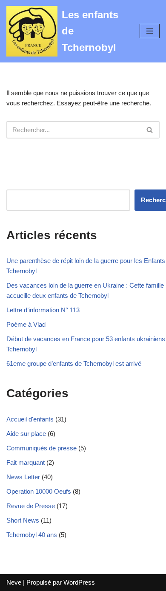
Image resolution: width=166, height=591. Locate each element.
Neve (13, 582)
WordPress (79, 582)
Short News (22, 520)
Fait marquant (25, 462)
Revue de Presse (30, 505)
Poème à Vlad (26, 324)
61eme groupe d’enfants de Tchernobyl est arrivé (73, 363)
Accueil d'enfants (30, 419)
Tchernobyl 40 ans (31, 534)
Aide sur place (26, 433)
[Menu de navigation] (150, 31)
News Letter (23, 477)
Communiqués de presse (41, 448)
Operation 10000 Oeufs (38, 491)
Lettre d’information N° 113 (43, 310)
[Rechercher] (150, 130)
